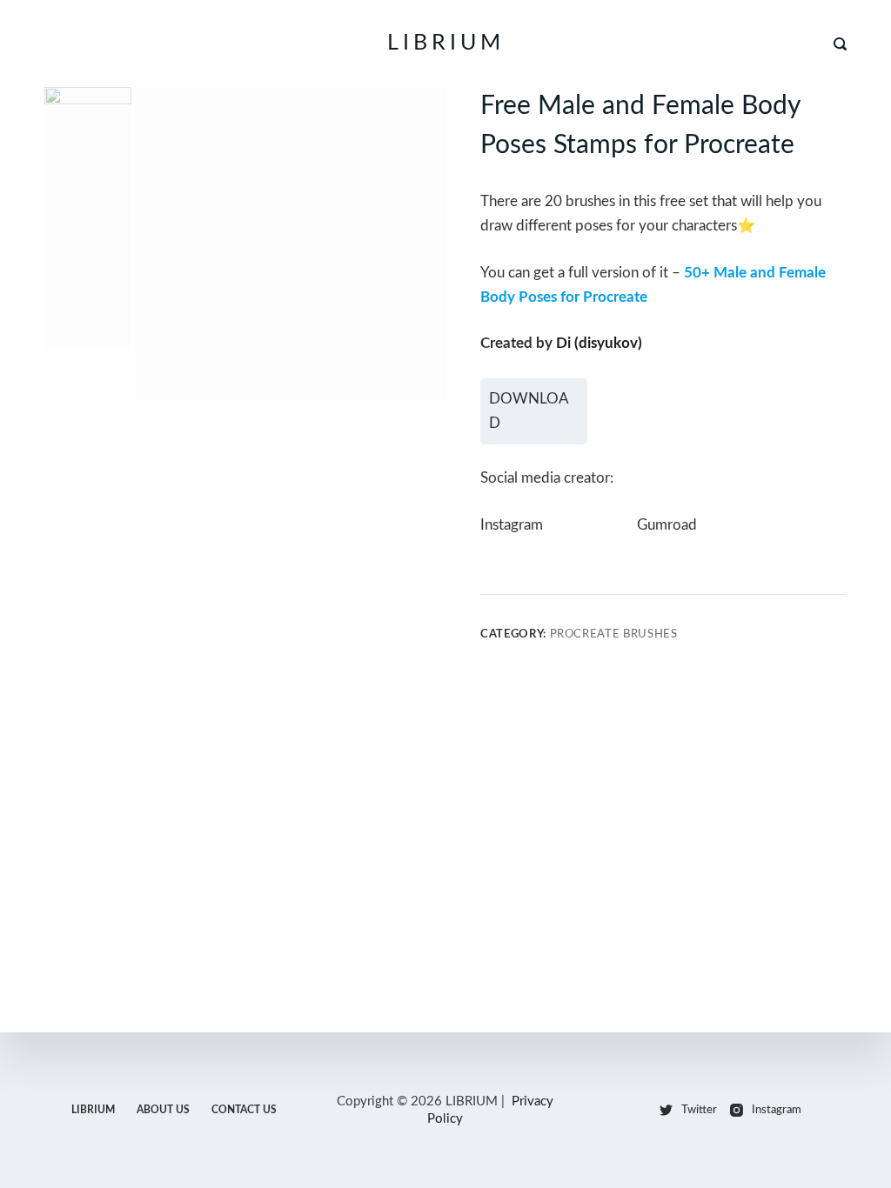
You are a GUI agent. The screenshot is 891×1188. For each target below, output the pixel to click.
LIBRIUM (446, 43)
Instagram (511, 524)
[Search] (840, 43)
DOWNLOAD (529, 410)
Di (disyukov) (599, 343)
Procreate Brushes (614, 634)
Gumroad (667, 524)
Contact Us (244, 1110)
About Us (163, 1110)
